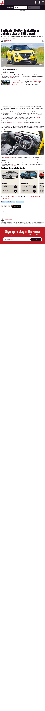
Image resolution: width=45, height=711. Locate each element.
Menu (43, 3)
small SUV (39, 117)
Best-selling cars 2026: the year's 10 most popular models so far (17, 82)
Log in (39, 3)
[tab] (22, 212)
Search (36, 3)
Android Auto (21, 122)
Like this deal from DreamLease (32, 80)
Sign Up (35, 239)
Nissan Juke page (12, 165)
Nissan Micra (38, 74)
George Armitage (8, 40)
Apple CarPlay (12, 122)
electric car (11, 76)
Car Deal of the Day (7, 157)
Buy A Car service (37, 81)
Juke (18, 74)
